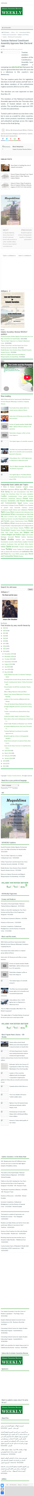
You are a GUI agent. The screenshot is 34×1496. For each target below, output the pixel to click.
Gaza (11, 507)
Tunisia (29, 133)
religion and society (27, 534)
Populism (13, 530)
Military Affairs (9, 523)
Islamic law (4, 519)
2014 (4, 651)
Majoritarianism (19, 521)
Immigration (17, 512)
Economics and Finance (16, 501)
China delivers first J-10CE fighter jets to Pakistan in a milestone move (17, 1002)
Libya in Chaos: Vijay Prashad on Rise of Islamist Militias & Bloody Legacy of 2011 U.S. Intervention (21, 185)
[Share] (2, 1493)
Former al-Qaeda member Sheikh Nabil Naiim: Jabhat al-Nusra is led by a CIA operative (20, 427)
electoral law (17, 67)
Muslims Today (9, 525)
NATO (23, 525)
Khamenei (22, 519)
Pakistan (16, 528)
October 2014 (9, 659)
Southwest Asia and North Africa (17, 544)
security (11, 542)
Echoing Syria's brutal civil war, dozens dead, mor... (18, 679)
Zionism (21, 556)
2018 (4, 641)
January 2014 (9, 758)
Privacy (25, 1484)
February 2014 (9, 755)
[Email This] (15, 139)
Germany (24, 507)
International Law (21, 514)
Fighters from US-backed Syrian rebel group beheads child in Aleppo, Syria (18, 1105)
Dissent (25, 498)
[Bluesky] (2, 1485)
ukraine (7, 551)
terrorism (15, 547)
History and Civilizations (20, 510)
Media (26, 521)
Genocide (17, 507)
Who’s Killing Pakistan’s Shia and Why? (15, 691)
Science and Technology (24, 539)
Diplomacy (19, 498)
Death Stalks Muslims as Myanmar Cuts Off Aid (18, 723)
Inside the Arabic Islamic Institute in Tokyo (17, 716)
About (20, 1484)
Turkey (9, 549)
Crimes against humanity (25, 496)
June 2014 (8, 669)
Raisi (21, 532)
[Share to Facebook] (3, 139)
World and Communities (9, 136)
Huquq (8, 512)
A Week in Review (8, 487)
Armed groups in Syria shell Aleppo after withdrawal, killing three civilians (18, 1114)
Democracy (4, 498)
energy (31, 503)
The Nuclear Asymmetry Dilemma (10, 918)
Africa (8, 130)
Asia (28, 492)
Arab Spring (5, 492)
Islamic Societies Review (14, 775)
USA (20, 551)
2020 (4, 636)
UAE (2, 551)
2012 (4, 763)
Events (21, 505)
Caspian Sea (4, 494)
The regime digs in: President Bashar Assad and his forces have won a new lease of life (20, 477)
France (26, 505)
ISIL (2, 516)
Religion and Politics (20, 133)
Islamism (10, 519)
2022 (4, 630)
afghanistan (11, 489)
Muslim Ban (19, 523)
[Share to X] (7, 139)
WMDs (17, 554)
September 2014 (10, 661)
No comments (19, 49)
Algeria (22, 489)
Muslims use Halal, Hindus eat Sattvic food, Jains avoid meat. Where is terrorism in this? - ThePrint (15, 1225)
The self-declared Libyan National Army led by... (18, 704)
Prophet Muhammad (27, 530)
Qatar (6, 532)
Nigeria (27, 525)
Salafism (23, 537)
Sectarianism (4, 542)
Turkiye (15, 549)
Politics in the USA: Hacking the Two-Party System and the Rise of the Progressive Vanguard (13, 912)
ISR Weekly (13, 1484)
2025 (4, 628)
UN (11, 551)
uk (4, 551)
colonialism (30, 494)
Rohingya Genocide (7, 537)
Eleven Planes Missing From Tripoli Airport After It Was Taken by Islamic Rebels (22, 176)
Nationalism (17, 525)
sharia (16, 542)
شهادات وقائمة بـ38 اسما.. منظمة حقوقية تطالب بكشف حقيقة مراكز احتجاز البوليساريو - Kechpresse (14, 1452)
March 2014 (8, 753)
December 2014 (9, 654)
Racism (16, 532)
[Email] (2, 1489)
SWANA (3, 546)
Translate (15, 788)
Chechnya (12, 494)
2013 (4, 761)
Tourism (21, 546)
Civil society (23, 494)
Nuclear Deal (9, 528)
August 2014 (9, 664)
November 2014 (9, 656)
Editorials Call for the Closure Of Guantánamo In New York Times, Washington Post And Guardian (19, 1067)
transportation (28, 546)
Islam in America (9, 516)
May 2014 (8, 672)
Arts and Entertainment (18, 492)
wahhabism (26, 551)
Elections (25, 503)
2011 (4, 766)
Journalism (15, 519)
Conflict (4, 496)
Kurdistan (27, 519)
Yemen (16, 556)
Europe (16, 505)
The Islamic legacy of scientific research (21, 441)
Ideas (12, 512)
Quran (11, 532)
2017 (4, 643)
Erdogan (11, 505)
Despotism (12, 498)
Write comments (25, 255)
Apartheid (30, 489)
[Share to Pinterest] (19, 139)
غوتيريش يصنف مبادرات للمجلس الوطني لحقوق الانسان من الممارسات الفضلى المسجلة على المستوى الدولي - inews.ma (14, 1460)
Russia (17, 537)
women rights (24, 554)
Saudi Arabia (7, 539)
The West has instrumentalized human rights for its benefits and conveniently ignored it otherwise (20, 452)
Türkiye (19, 549)
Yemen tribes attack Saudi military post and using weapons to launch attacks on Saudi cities (18, 1045)
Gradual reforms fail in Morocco (18, 1086)
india (22, 512)
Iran (28, 514)
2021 (4, 633)
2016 (4, 646)
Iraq (31, 514)
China (17, 494)
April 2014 (8, 750)
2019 (4, 638)
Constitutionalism (12, 496)
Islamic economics (27, 516)
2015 (4, 648)
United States (15, 551)
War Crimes (12, 554)
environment (4, 505)
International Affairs (20, 130)
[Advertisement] (15, 571)
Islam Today (18, 516)
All (11, 130)
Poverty (18, 530)
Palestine (21, 528)
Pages (5, 3)
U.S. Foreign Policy (27, 549)
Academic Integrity (22, 487)
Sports (31, 544)
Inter (31, 512)
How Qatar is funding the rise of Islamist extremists (21, 166)
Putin (2, 532)
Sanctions (30, 537)
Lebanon (12, 521)
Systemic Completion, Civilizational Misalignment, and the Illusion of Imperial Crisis (13, 929)
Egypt (20, 503)
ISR (7, 1484)
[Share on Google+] (11, 139)
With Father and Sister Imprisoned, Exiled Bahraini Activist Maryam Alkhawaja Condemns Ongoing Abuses (15, 401)
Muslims (24, 523)
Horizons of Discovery (7, 922)
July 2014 (7, 667)
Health (10, 510)
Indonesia (27, 512)
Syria (8, 546)
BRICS (31, 492)
